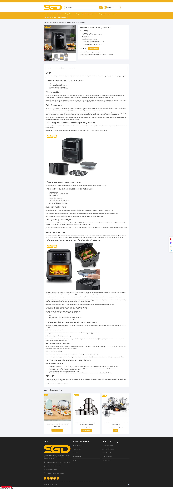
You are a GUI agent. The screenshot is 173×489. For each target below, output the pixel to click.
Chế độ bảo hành (77, 449)
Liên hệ (74, 460)
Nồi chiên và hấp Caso (87, 54)
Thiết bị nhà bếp (79, 14)
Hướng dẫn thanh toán (107, 456)
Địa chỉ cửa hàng (77, 456)
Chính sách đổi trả (106, 460)
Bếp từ (114, 14)
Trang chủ (46, 14)
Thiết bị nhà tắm (68, 14)
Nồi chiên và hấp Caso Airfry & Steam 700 (103, 54)
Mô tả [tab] (49, 68)
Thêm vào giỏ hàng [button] (57, 430)
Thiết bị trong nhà (90, 14)
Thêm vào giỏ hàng (93, 48)
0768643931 (7, 487)
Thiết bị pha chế (102, 14)
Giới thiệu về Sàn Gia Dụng (108, 445)
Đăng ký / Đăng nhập (49, 1)
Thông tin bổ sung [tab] (60, 68)
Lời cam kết (75, 452)
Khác (109, 14)
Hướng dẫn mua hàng (107, 452)
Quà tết (11, 488)
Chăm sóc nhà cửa (56, 14)
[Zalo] (171, 250)
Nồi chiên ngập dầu (63, 17)
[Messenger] (171, 243)
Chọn (116, 430)
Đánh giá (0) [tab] (72, 68)
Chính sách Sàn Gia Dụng (108, 449)
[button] (74, 27)
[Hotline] (171, 239)
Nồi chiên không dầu (50, 17)
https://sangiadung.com (64, 383)
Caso (87, 56)
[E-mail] (171, 247)
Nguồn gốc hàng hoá (77, 445)
